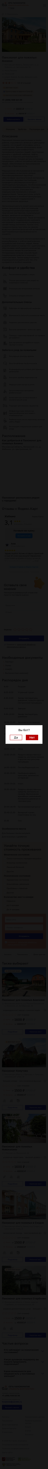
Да (16, 737)
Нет (32, 737)
